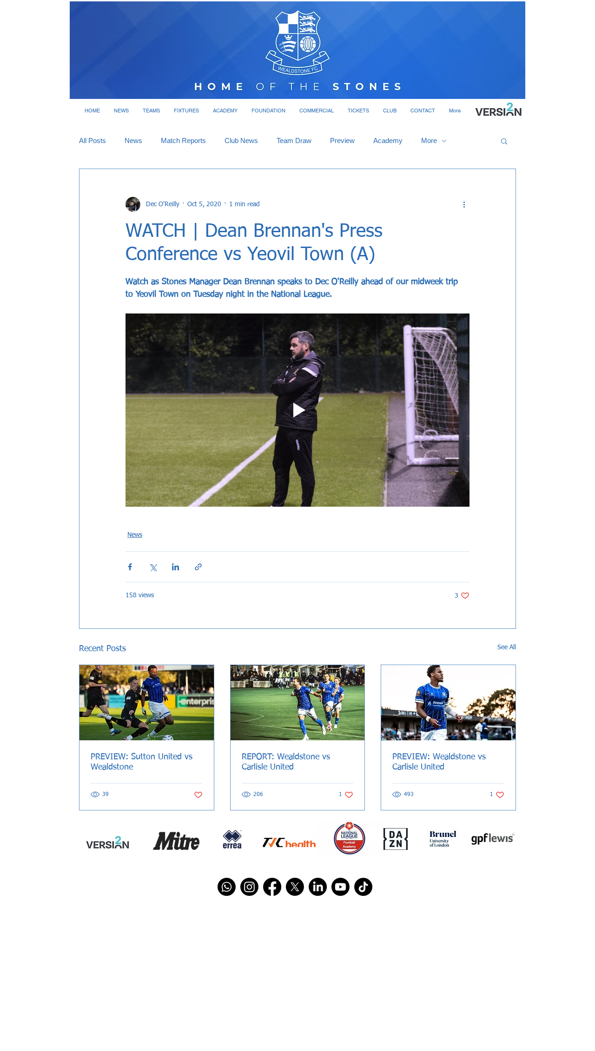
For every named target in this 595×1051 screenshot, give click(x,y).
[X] (295, 887)
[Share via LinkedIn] (175, 566)
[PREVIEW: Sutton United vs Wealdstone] (146, 702)
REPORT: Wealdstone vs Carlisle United (286, 762)
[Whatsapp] (227, 887)
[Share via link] (198, 566)
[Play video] (297, 410)
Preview (342, 140)
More (429, 140)
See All (506, 647)
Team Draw (294, 140)
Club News (241, 140)
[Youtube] (340, 887)
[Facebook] (272, 887)
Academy (388, 140)
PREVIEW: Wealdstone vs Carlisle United (439, 762)
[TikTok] (363, 887)
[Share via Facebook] (130, 566)
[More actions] (463, 204)
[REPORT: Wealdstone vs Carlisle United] (298, 702)
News (133, 140)
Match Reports (183, 140)
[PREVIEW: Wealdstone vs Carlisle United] (448, 702)
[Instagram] (249, 887)
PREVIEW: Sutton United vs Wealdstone (141, 762)
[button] (121, 110)
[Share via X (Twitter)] (152, 566)
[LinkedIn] (318, 887)
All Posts (92, 140)
